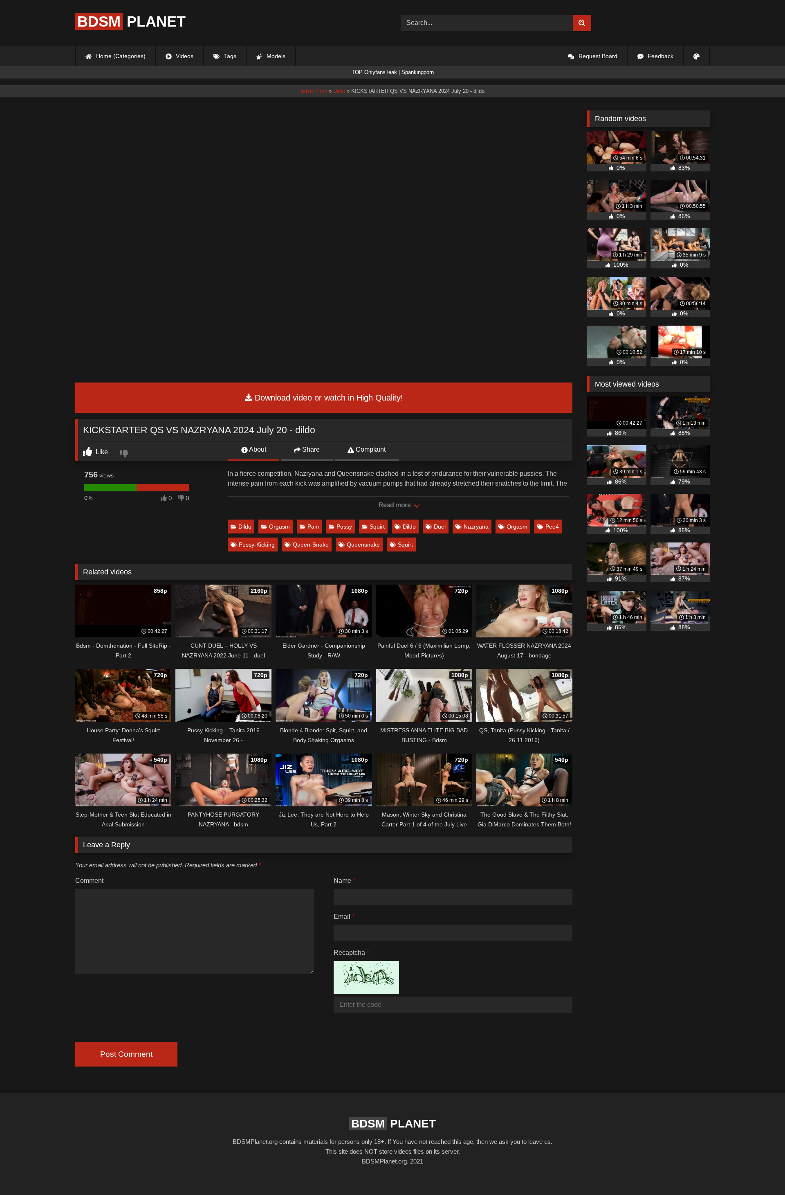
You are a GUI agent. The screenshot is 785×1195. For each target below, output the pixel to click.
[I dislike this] (125, 454)
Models (275, 56)
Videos (183, 56)
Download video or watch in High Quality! (327, 397)
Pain (313, 526)
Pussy (344, 526)
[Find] (582, 23)
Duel (440, 526)
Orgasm (279, 526)
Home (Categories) (120, 56)
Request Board (597, 56)
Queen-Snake (311, 544)
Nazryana (476, 526)
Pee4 (552, 526)
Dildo (244, 526)
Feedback (659, 56)
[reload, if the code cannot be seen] (366, 991)
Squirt (377, 526)
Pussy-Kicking (257, 544)
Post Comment (126, 1054)
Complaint (370, 449)
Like (101, 451)
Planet (131, 21)
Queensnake (363, 544)
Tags (229, 56)
